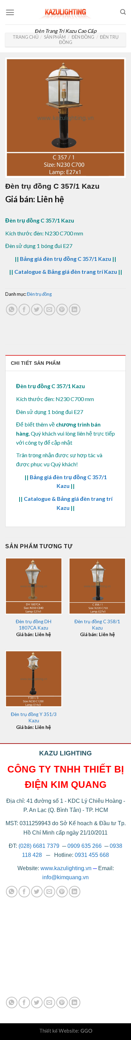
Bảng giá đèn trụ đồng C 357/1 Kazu (65, 258)
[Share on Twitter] (37, 309)
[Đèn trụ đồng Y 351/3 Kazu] (33, 678)
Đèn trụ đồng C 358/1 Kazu (97, 625)
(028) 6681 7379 (40, 846)
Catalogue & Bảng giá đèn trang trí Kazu (65, 271)
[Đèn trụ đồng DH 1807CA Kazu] (33, 586)
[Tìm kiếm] (123, 12)
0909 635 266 (84, 846)
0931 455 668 (92, 855)
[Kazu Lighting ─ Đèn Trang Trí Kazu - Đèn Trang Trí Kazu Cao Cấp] (65, 12)
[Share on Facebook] (24, 309)
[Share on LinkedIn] (74, 309)
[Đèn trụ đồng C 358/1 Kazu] (97, 586)
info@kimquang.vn (65, 877)
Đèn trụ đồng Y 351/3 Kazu (34, 717)
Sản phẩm (55, 37)
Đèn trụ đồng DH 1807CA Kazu (33, 625)
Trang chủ (25, 37)
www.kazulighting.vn (66, 868)
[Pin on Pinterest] (62, 309)
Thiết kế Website (58, 1031)
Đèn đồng (83, 37)
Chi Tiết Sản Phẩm (35, 363)
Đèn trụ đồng (39, 294)
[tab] (65, 363)
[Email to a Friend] (49, 309)
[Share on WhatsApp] (11, 309)
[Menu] (10, 12)
